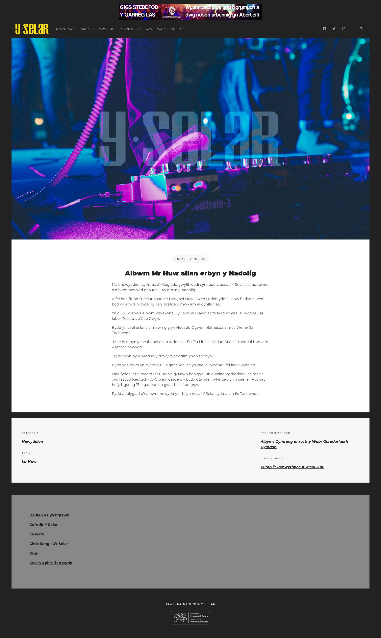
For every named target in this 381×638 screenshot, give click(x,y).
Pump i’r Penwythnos (98, 29)
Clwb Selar (131, 29)
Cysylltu (36, 534)
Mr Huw (29, 462)
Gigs (183, 29)
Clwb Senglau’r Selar (48, 544)
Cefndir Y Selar (43, 525)
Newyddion (65, 29)
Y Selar (180, 259)
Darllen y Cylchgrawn (49, 515)
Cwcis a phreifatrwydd (50, 563)
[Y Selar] (32, 29)
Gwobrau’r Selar (160, 29)
